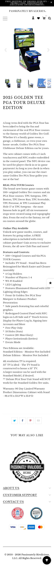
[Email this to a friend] (38, 420)
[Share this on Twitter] (14, 420)
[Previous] (6, 50)
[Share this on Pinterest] (30, 420)
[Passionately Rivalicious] (27, 10)
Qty (5, 401)
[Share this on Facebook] (22, 420)
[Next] (48, 50)
